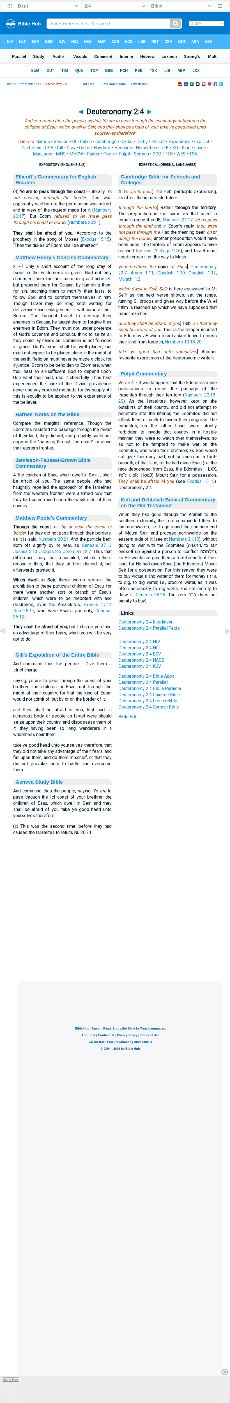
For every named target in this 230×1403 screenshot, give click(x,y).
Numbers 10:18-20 (183, 342)
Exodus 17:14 (98, 604)
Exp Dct (201, 141)
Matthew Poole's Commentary (51, 518)
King (186, 147)
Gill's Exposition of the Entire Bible (57, 655)
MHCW (76, 154)
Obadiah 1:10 (171, 273)
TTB (169, 154)
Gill (60, 147)
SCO (157, 154)
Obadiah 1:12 (202, 273)
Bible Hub (127, 716)
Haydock (102, 147)
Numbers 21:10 (184, 539)
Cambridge (106, 141)
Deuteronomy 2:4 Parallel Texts (149, 628)
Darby (142, 141)
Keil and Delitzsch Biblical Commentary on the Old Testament (168, 502)
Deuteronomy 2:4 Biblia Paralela (149, 688)
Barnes (43, 141)
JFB (165, 147)
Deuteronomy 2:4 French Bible (147, 700)
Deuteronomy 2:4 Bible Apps (146, 676)
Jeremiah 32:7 (77, 551)
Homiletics (146, 147)
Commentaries (28, 84)
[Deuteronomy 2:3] (7, 644)
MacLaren (42, 154)
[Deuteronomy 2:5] (223, 644)
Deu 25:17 (23, 610)
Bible (10, 84)
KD (175, 147)
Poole (109, 154)
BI (74, 141)
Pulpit (124, 154)
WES (181, 154)
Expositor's (179, 141)
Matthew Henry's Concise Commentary (62, 257)
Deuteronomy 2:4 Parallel (143, 682)
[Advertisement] (120, 947)
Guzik (84, 147)
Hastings (123, 147)
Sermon (141, 154)
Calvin (86, 141)
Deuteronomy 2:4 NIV (139, 641)
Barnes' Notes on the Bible (47, 414)
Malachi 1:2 (129, 279)
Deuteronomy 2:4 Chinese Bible (149, 694)
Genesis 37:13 (97, 545)
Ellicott (158, 141)
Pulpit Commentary (144, 374)
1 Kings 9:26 (168, 250)
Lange (200, 147)
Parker (93, 154)
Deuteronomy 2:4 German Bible (148, 707)
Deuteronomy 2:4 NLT (139, 647)
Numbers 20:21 (84, 222)
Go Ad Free (10, 1379)
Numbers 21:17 (178, 220)
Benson (61, 141)
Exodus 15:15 (95, 239)
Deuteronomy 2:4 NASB (141, 660)
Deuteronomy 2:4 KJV (139, 666)
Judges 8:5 (50, 551)
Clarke (126, 141)
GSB (49, 147)
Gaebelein (31, 147)
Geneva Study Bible (39, 782)
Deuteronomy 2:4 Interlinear (145, 622)
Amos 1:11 (142, 273)
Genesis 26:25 (150, 594)
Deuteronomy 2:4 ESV (139, 654)
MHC (61, 154)
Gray (71, 147)
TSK (193, 154)
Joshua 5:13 (25, 551)
